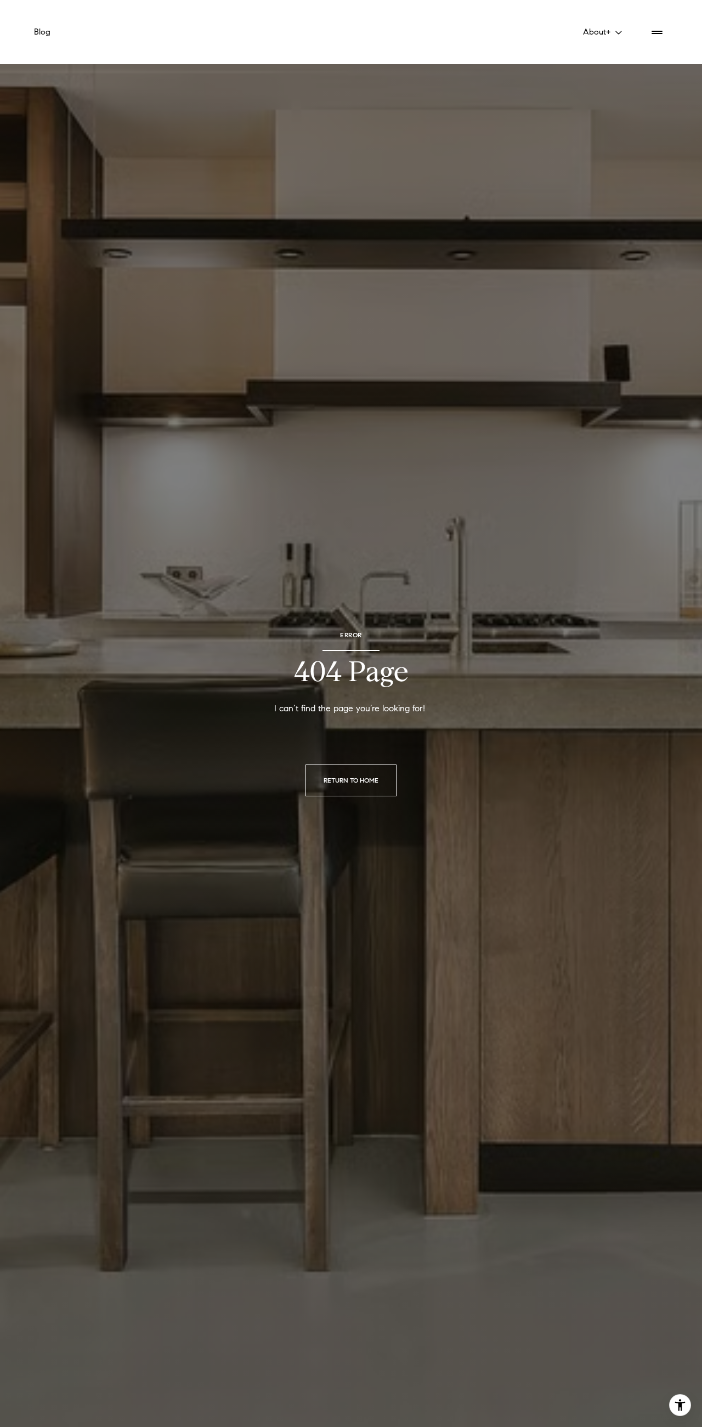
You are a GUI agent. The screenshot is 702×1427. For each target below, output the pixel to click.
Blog (42, 32)
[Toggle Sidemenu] (657, 32)
